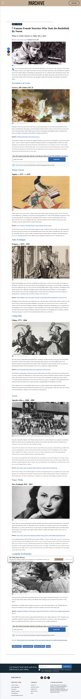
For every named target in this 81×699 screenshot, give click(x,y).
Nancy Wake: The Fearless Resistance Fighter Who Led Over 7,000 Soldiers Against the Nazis (41, 535)
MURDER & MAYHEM (15, 691)
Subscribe (74, 3)
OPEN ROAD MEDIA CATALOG (17, 695)
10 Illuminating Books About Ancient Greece (28, 136)
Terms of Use (34, 689)
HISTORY (19, 24)
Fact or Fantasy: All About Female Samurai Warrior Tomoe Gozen (34, 225)
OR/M (32, 693)
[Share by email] (8, 54)
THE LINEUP (13, 689)
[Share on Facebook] (8, 49)
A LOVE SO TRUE (14, 685)
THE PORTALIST (14, 693)
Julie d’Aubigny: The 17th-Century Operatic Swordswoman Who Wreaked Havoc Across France (42, 297)
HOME (13, 24)
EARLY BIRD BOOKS (15, 687)
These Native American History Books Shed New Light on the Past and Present (37, 468)
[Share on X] (8, 51)
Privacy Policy (34, 691)
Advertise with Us (35, 687)
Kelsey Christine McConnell (20, 39)
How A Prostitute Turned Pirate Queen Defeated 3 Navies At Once (34, 369)
